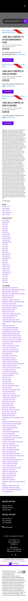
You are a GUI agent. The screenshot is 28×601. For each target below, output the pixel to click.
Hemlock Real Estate (18, 162)
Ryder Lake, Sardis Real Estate (17, 182)
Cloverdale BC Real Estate (7, 151)
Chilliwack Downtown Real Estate (17, 144)
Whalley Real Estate (19, 192)
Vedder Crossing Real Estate (10, 191)
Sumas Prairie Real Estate (9, 465)
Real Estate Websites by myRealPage (17, 561)
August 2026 (5, 222)
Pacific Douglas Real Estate (8, 176)
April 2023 (5, 282)
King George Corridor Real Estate (11, 389)
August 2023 (5, 274)
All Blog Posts (6, 206)
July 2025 (5, 244)
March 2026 (5, 232)
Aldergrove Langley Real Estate (19, 134)
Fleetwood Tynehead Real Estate (13, 158)
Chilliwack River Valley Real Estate (16, 148)
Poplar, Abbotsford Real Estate (10, 431)
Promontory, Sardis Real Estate (10, 435)
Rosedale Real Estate (6, 180)
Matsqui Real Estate (7, 405)
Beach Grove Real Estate (9, 304)
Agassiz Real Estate (9, 134)
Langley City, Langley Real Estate (18, 166)
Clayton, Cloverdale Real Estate (16, 150)
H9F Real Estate (6, 380)
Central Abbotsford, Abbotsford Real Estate (13, 142)
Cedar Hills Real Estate (11, 140)
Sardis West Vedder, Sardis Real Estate (9, 186)
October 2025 (6, 240)
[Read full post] (14, 32)
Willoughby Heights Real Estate (10, 487)
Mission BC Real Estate (11, 170)
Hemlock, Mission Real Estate (8, 163)
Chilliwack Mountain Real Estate (8, 146)
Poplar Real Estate (17, 176)
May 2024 (5, 260)
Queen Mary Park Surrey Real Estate (17, 179)
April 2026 (5, 230)
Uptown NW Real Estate (8, 469)
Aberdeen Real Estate (8, 296)
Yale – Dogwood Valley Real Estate (14, 196)
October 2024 (6, 256)
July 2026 (5, 224)
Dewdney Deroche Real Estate (8, 152)
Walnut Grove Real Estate (9, 473)
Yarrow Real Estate (7, 491)
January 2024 (6, 268)
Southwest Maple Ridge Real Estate (12, 187)
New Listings (5, 208)
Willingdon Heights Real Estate (11, 195)
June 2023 (5, 278)
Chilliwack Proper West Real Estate (11, 340)
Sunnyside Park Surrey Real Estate (11, 190)
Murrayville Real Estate (9, 172)
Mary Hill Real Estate (16, 168)
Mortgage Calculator (7, 507)
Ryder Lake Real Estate (6, 182)
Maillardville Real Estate (7, 168)
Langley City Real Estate (7, 166)
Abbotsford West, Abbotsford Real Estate (10, 132)
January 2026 (6, 236)
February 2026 (6, 234)
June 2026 (5, 226)
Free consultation (7, 522)
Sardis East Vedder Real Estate (18, 183)
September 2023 (6, 272)
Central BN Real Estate (8, 325)
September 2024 (6, 258)
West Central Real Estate (10, 192)
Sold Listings (5, 214)
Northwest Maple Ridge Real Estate (9, 175)
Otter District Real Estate (21, 175)
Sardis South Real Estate (7, 184)
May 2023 (5, 280)
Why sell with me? (7, 518)
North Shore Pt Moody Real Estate (17, 174)
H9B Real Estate (19, 160)
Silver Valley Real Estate (9, 457)
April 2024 (5, 262)
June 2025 (5, 246)
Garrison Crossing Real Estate (10, 374)
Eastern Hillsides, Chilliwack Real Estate (10, 156)
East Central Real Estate (15, 154)
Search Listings (6, 509)
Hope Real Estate (17, 163)
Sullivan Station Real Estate (12, 188)
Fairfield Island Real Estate (9, 365)
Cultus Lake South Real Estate (18, 151)
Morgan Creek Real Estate (9, 413)
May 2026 (5, 228)
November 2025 (6, 238)
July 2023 (5, 276)
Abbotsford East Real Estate (13, 130)
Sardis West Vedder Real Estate (18, 184)
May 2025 (5, 248)
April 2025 (5, 250)
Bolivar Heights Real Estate (9, 308)
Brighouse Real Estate (8, 311)
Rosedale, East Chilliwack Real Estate (18, 180)
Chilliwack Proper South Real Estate (12, 147)
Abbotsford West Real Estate (17, 131)
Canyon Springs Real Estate (9, 316)
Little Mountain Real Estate (7, 167)
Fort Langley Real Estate (9, 370)
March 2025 (5, 252)
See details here (20, 54)
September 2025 (6, 242)
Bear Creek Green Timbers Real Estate (12, 136)
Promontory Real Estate (16, 178)
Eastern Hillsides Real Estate (17, 155)
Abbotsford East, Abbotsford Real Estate (13, 290)
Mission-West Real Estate (12, 171)
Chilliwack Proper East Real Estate (11, 335)
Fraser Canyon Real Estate (12, 159)
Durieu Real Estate (11, 46)
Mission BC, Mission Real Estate (11, 409)
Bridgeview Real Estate (14, 138)
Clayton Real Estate (6, 150)
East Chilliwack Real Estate (9, 360)
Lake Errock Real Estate (18, 164)
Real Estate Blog (6, 212)
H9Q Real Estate (10, 162)
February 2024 (6, 266)
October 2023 (6, 270)
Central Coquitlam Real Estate (14, 143)
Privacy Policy (5, 561)
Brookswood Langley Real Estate (11, 139)
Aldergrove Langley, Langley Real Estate (10, 135)
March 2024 (5, 264)
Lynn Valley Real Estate (17, 167)
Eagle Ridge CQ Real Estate (9, 355)
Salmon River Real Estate (7, 183)
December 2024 (6, 254)
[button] (12, 555)
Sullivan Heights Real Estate (10, 461)
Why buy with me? (7, 505)
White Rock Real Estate (8, 479)
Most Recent (5, 220)
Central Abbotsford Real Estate (10, 320)
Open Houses (6, 210)
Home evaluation (6, 520)
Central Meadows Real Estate (10, 330)
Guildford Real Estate (11, 160)
